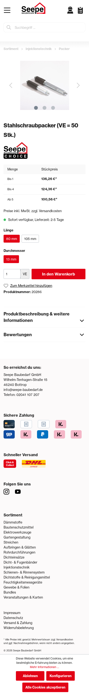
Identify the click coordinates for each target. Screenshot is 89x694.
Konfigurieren (60, 676)
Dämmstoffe (13, 522)
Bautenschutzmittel (18, 527)
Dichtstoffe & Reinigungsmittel (27, 577)
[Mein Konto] (70, 10)
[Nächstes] (78, 85)
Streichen (11, 542)
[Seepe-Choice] (16, 150)
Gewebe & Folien (16, 587)
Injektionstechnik (17, 567)
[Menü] (8, 10)
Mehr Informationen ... (44, 667)
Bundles (10, 592)
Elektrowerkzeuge (17, 532)
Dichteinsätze (14, 557)
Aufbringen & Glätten (20, 547)
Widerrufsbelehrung (19, 628)
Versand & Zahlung (18, 623)
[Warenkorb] (84, 13)
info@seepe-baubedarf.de (23, 390)
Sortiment (13, 515)
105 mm (30, 239)
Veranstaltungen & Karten (23, 597)
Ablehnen (30, 676)
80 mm (11, 239)
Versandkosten (64, 639)
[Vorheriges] (10, 85)
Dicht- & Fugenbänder (20, 562)
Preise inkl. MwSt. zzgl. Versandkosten (33, 211)
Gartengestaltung (17, 537)
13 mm (11, 259)
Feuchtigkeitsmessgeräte (23, 582)
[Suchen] (9, 27)
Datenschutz (13, 618)
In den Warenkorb (58, 274)
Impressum (12, 613)
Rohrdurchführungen (19, 552)
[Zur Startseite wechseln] (33, 8)
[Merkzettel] (78, 10)
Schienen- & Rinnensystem (24, 572)
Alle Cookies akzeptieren (45, 687)
